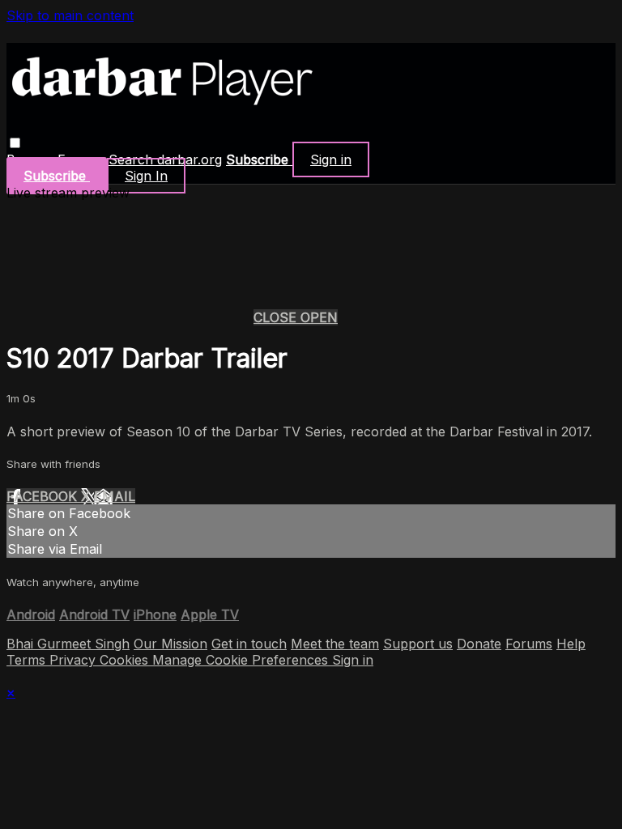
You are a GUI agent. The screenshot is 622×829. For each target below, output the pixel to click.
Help (571, 644)
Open (319, 317)
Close (276, 317)
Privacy (74, 660)
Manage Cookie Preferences (242, 660)
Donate (479, 644)
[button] (15, 143)
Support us (418, 644)
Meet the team (335, 644)
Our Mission (170, 644)
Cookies (126, 660)
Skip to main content (70, 15)
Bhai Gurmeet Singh (68, 644)
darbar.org (189, 159)
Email (114, 496)
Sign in (330, 159)
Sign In (146, 176)
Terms (27, 660)
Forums (528, 644)
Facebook (43, 496)
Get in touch (249, 644)
